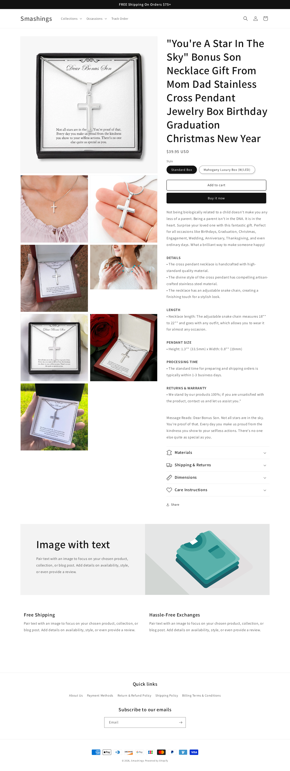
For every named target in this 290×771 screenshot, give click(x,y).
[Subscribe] (181, 722)
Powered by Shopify (156, 760)
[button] (71, 18)
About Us (76, 695)
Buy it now (216, 198)
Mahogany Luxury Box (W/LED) (227, 170)
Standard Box (181, 170)
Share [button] (175, 504)
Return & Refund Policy (134, 695)
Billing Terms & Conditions (201, 695)
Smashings (137, 760)
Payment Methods (100, 695)
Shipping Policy (166, 695)
